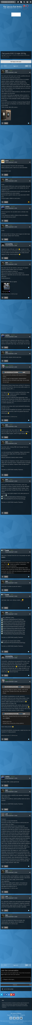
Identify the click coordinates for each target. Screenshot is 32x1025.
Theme (8, 1015)
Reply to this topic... (9, 979)
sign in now (4, 974)
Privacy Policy (15, 1015)
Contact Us (22, 1015)
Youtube (21, 1018)
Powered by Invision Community (16, 1022)
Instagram (17, 1018)
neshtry (20, 372)
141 (12, 550)
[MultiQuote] (2, 123)
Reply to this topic (16, 61)
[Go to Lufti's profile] (2, 814)
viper (4, 55)
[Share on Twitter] (2, 995)
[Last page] (30, 66)
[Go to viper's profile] (2, 71)
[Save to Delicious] (9, 995)
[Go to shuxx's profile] (2, 161)
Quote (6, 123)
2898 (16, 244)
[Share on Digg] (6, 995)
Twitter (14, 1018)
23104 (12, 160)
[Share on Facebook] (4, 995)
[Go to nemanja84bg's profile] (2, 244)
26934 (11, 365)
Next (27, 65)
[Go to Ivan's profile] (2, 366)
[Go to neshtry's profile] (2, 207)
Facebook (10, 1018)
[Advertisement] (16, 33)
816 (11, 814)
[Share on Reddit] (11, 995)
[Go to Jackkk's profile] (3, 550)
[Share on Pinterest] (14, 995)
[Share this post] (29, 72)
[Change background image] (27, 2)
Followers (15, 984)
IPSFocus (19, 1013)
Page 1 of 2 (16, 66)
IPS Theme (13, 1013)
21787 (13, 206)
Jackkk (21, 713)
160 (11, 70)
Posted (11, 72)
